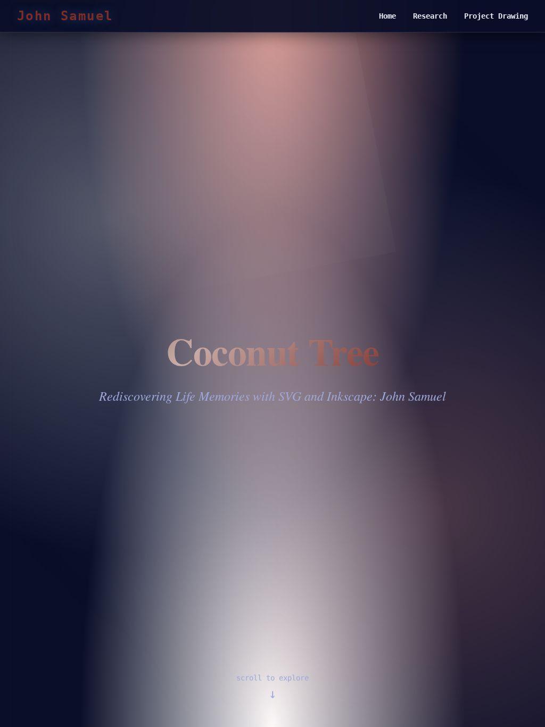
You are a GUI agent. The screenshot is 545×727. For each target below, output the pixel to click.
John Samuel (65, 16)
